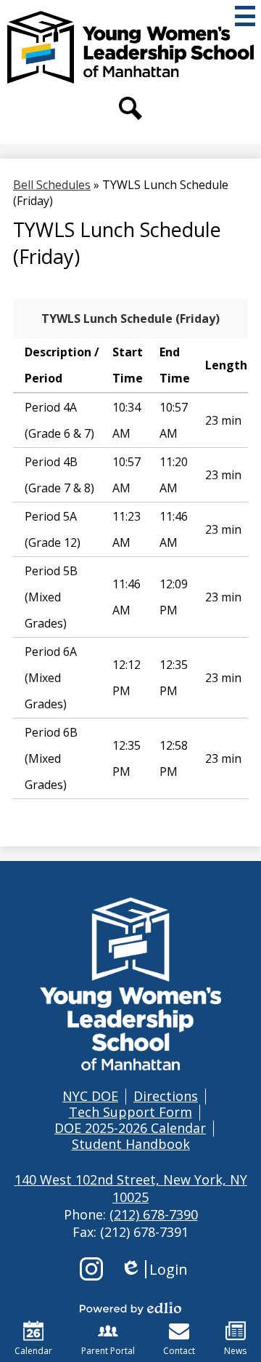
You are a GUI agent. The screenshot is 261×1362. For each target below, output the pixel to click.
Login (154, 1269)
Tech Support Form (130, 1112)
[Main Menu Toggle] (245, 16)
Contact (179, 1351)
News (235, 1351)
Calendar (33, 1351)
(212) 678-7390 (153, 1214)
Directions (165, 1096)
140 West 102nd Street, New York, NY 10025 (130, 1188)
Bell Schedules (52, 185)
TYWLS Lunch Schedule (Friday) (130, 319)
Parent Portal (108, 1351)
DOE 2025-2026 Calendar (130, 1128)
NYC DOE (90, 1096)
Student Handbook (131, 1144)
